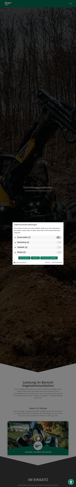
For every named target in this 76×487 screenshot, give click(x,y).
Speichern (35, 258)
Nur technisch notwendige (49, 258)
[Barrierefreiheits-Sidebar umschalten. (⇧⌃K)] (71, 482)
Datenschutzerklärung (57, 262)
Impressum (47, 262)
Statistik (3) (22, 247)
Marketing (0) (23, 242)
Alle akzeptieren (24, 258)
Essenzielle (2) (23, 237)
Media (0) (21, 252)
